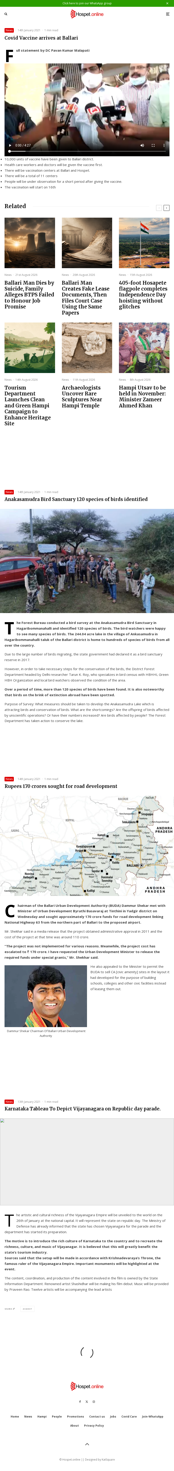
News (9, 30)
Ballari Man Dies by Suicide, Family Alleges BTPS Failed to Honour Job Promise (29, 295)
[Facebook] (80, 1401)
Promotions (75, 1416)
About (74, 1426)
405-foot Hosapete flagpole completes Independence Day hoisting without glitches (143, 295)
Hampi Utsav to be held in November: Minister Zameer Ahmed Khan (142, 397)
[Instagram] (93, 1401)
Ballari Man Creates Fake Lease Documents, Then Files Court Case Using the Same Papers (85, 298)
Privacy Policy (94, 1426)
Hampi (42, 1416)
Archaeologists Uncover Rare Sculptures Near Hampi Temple (82, 397)
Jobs (113, 1416)
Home (15, 1416)
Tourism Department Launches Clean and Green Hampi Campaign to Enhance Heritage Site (28, 406)
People (57, 1416)
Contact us (97, 1416)
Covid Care (129, 1416)
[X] (86, 1401)
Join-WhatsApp (152, 1416)
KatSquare (108, 1459)
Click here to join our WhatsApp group (87, 3)
